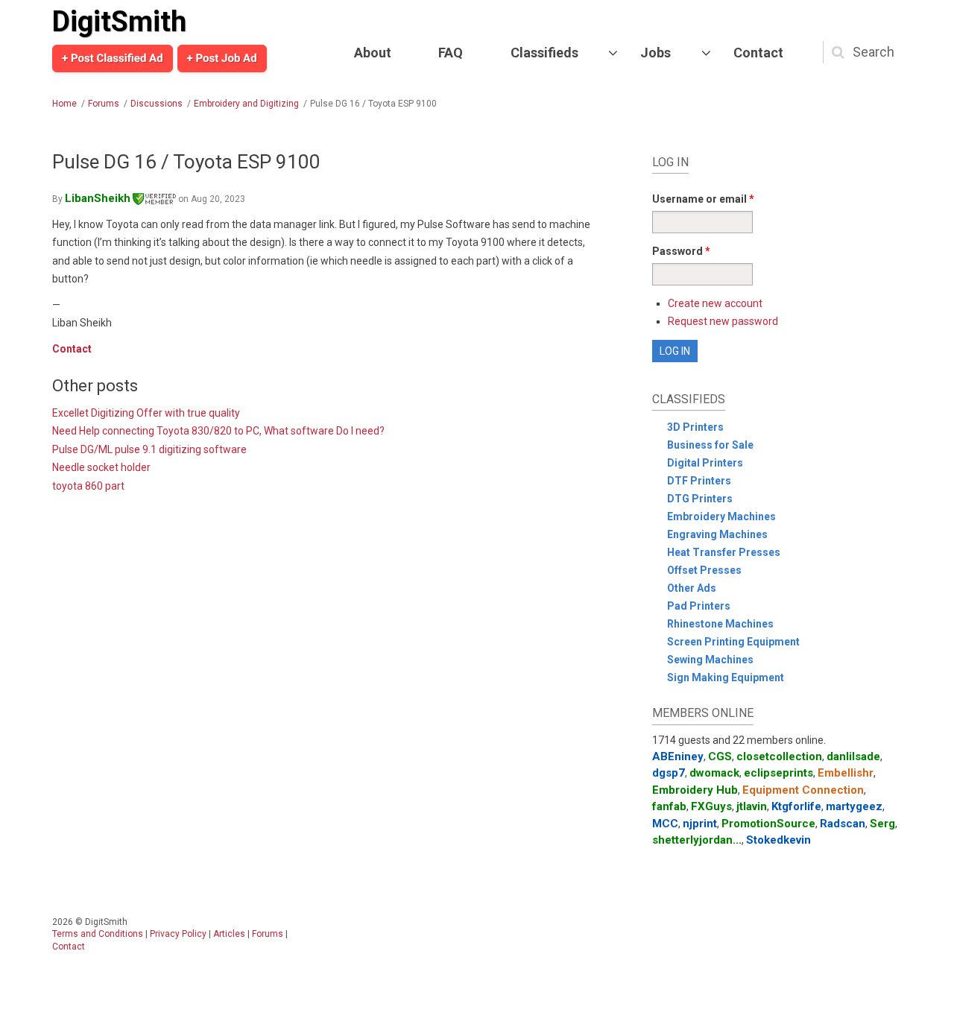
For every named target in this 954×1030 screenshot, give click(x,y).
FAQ (450, 52)
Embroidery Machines (721, 516)
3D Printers (695, 427)
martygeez (854, 806)
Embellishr (846, 773)
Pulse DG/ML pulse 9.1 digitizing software (149, 449)
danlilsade (853, 756)
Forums (103, 103)
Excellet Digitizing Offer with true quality (146, 413)
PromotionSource (768, 823)
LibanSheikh (97, 198)
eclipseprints (778, 773)
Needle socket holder (101, 467)
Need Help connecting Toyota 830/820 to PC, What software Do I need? (218, 431)
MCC (665, 823)
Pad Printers (698, 606)
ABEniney (678, 756)
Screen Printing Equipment (733, 642)
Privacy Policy (178, 934)
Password (681, 251)
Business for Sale (710, 445)
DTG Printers (700, 499)
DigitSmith (119, 21)
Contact (758, 52)
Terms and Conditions (97, 934)
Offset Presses (704, 570)
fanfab (669, 806)
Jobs (655, 52)
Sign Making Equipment (725, 677)
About (372, 52)
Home (64, 103)
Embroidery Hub (695, 790)
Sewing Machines (710, 660)
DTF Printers (699, 481)
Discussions (156, 103)
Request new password (723, 321)
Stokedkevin (778, 840)
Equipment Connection (803, 790)
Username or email (703, 199)
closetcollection (779, 756)
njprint (700, 823)
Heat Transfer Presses (723, 552)
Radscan (842, 823)
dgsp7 (668, 773)
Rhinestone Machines (720, 624)
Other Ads (691, 588)
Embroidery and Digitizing (246, 103)
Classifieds (544, 52)
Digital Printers (705, 463)
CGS (720, 756)
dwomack (714, 773)
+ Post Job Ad (222, 58)
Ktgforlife (796, 806)
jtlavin (751, 806)
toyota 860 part (88, 486)
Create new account (715, 303)
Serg (882, 823)
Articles (229, 934)
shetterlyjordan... (697, 840)
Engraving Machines (717, 534)
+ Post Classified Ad (112, 58)
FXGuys (711, 806)
